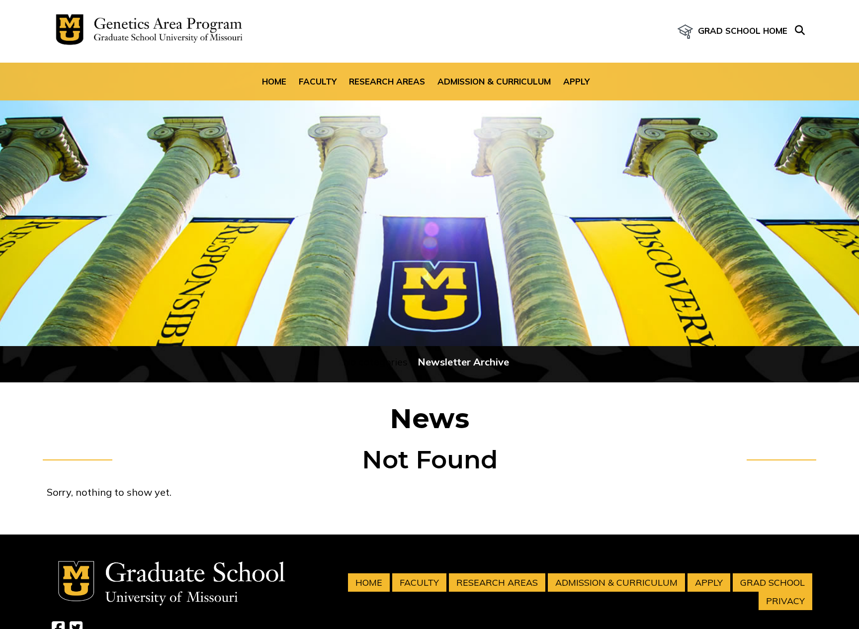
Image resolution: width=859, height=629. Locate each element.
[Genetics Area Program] (146, 31)
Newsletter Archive (463, 362)
